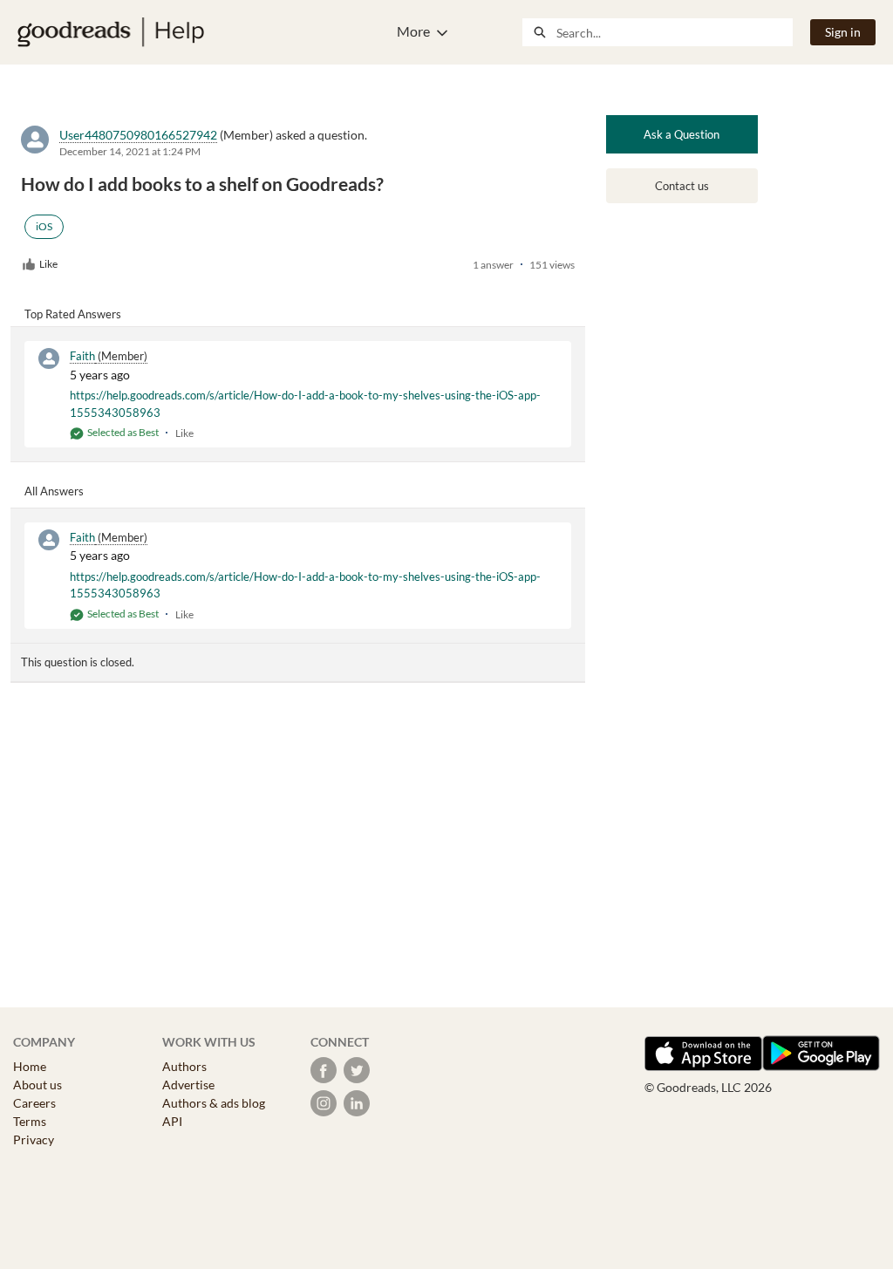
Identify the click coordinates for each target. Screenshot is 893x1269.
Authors (184, 1066)
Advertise (188, 1084)
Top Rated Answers (72, 314)
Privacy (33, 1139)
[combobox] (674, 32)
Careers (34, 1102)
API (172, 1121)
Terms (29, 1121)
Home (29, 1066)
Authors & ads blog (213, 1102)
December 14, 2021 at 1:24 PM (130, 151)
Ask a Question (681, 134)
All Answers (54, 491)
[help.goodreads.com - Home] (110, 32)
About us (37, 1084)
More (413, 31)
